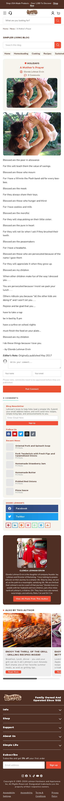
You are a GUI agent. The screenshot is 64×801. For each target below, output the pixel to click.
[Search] (57, 20)
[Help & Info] (10, 13)
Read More (13, 672)
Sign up (54, 765)
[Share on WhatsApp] (34, 525)
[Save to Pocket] (28, 525)
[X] (20, 433)
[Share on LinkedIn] (15, 525)
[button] (4, 13)
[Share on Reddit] (21, 525)
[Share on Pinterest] (8, 525)
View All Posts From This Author (32, 598)
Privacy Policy (55, 794)
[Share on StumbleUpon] (47, 525)
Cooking (36, 53)
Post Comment (32, 389)
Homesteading (21, 53)
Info (5, 709)
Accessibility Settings (9, 794)
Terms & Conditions (41, 794)
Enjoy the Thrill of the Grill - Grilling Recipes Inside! (27, 653)
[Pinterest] (41, 776)
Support (8, 727)
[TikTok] (33, 433)
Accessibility (27, 792)
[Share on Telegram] (41, 525)
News (12, 29)
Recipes (47, 53)
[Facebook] (8, 433)
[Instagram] (26, 433)
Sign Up (32, 423)
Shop (6, 718)
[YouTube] (14, 433)
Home (5, 29)
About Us (9, 736)
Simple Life (10, 745)
